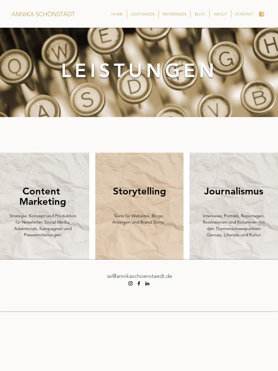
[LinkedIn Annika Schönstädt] (147, 283)
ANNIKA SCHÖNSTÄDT (43, 14)
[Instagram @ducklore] (130, 283)
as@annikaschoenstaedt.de (139, 276)
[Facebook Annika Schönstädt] (139, 283)
